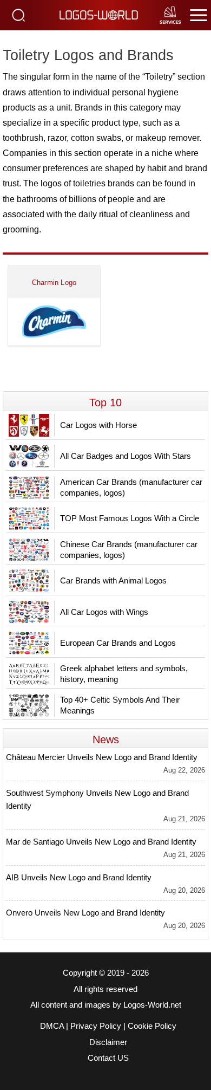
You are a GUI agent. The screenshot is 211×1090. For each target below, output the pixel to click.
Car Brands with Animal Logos (113, 580)
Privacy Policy (95, 1026)
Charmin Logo (54, 282)
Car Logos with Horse (98, 425)
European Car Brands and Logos (118, 642)
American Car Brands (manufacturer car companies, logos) (131, 487)
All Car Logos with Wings (104, 612)
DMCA (52, 1026)
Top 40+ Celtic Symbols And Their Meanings (120, 705)
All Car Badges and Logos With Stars (125, 455)
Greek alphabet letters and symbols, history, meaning (124, 674)
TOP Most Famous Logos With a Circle (129, 518)
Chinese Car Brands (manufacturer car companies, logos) (128, 550)
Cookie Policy (152, 1026)
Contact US (108, 1058)
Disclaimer (108, 1042)
